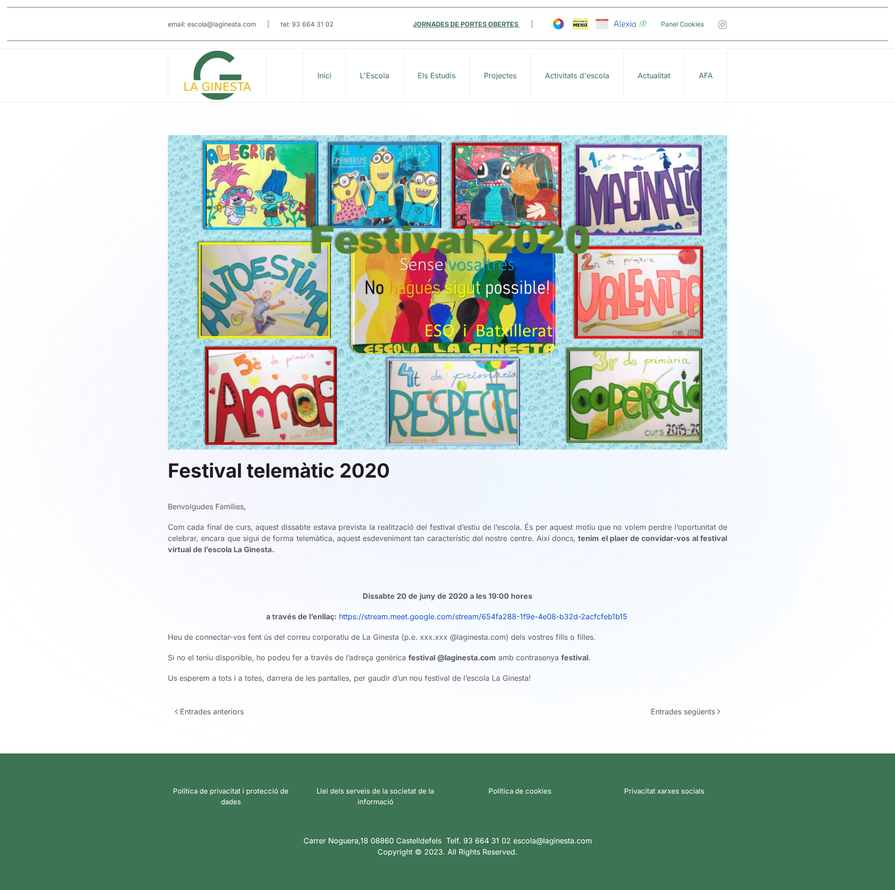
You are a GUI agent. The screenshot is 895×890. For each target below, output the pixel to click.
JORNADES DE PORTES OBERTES (465, 24)
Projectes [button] (500, 75)
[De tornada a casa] (217, 75)
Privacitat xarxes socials (664, 791)
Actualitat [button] (654, 75)
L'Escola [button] (374, 75)
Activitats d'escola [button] (577, 75)
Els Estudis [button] (436, 75)
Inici (324, 75)
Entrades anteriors (212, 711)
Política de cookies (520, 791)
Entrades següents (683, 711)
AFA (706, 75)
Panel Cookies (682, 24)
